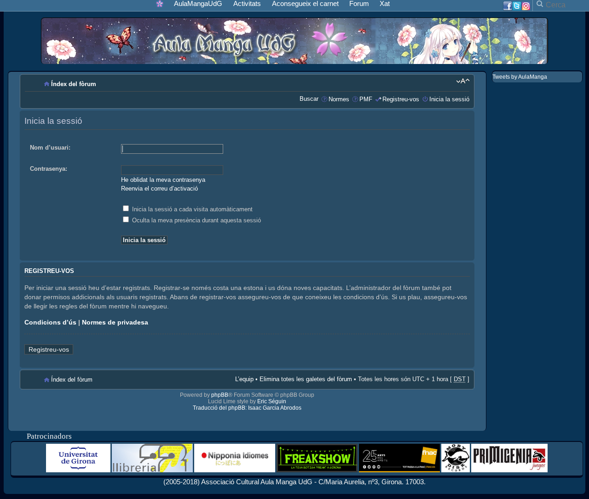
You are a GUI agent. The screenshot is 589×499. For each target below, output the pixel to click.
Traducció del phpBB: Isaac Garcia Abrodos (247, 408)
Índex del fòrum (73, 84)
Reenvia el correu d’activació (159, 188)
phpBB (219, 395)
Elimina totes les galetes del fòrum (306, 379)
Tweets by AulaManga (519, 77)
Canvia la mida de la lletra (462, 81)
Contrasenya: (48, 168)
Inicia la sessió (449, 99)
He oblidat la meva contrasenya (163, 179)
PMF (365, 99)
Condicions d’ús (50, 322)
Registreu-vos (400, 99)
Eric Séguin (271, 401)
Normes (339, 99)
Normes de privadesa (115, 322)
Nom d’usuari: (50, 147)
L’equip (244, 379)
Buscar (309, 98)
